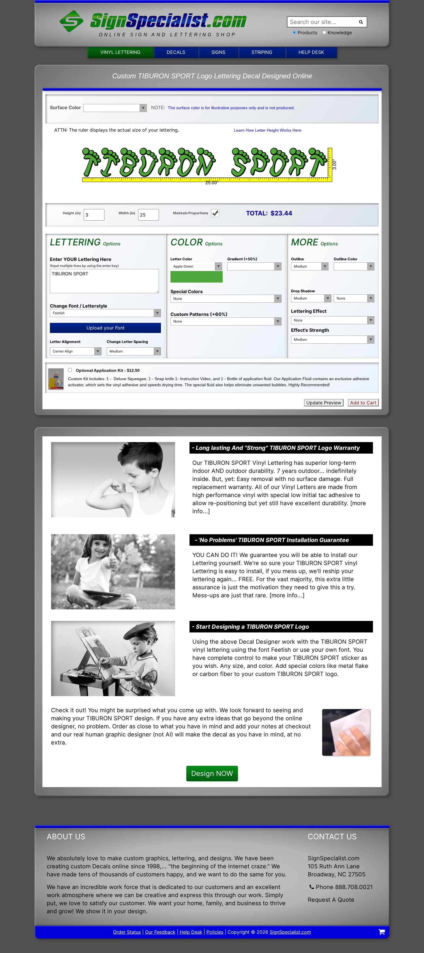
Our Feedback (160, 932)
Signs (218, 52)
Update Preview (323, 403)
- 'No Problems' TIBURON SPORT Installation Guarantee (272, 540)
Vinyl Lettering (120, 52)
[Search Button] (361, 22)
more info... (287, 595)
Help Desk (311, 52)
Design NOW (212, 773)
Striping (262, 52)
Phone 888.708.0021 (344, 887)
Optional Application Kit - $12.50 (108, 370)
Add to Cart (363, 403)
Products (307, 32)
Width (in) (127, 213)
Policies (215, 932)
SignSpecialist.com (290, 932)
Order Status (127, 932)
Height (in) (72, 213)
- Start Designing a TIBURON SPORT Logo (250, 626)
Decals (176, 52)
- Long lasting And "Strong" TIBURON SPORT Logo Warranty (276, 447)
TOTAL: (257, 213)
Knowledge (340, 32)
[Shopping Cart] (382, 932)
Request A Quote (331, 899)
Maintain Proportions (190, 213)
